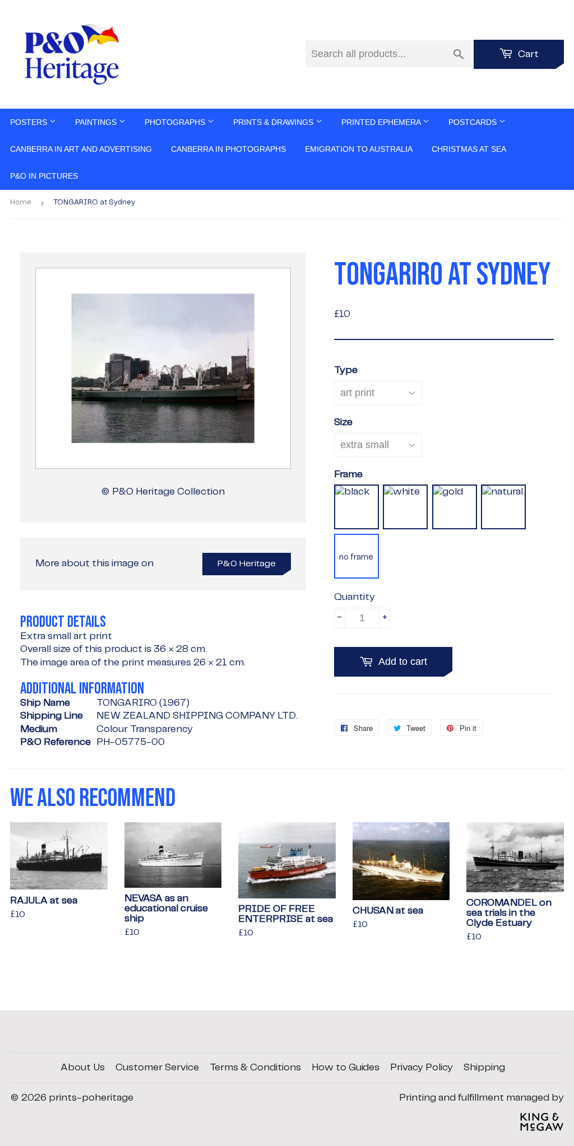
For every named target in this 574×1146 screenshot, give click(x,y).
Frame (348, 474)
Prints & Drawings (274, 122)
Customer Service (157, 1068)
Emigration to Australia (359, 149)
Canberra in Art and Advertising (81, 149)
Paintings (97, 122)
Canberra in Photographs (228, 149)
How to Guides (345, 1068)
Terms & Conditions (255, 1068)
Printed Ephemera (382, 122)
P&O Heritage (246, 564)
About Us (83, 1068)
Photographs (176, 122)
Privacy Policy (421, 1068)
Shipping (484, 1068)
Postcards (473, 122)
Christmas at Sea (469, 149)
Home (20, 202)
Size (343, 422)
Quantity (354, 597)
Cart (527, 54)
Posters (29, 122)
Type (346, 370)
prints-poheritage (91, 1098)
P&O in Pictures (44, 175)
